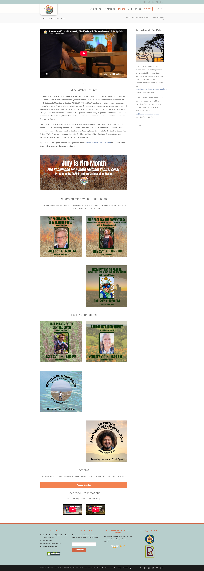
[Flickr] (144, 2)
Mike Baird (104, 568)
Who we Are (95, 9)
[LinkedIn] (153, 2)
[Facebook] (140, 2)
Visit (130, 9)
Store (138, 9)
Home (138, 125)
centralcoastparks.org (50, 546)
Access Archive (84, 485)
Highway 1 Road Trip (122, 568)
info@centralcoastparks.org (52, 543)
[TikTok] (161, 2)
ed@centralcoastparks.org (147, 114)
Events (121, 9)
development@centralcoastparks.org (152, 89)
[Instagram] (149, 2)
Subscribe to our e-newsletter (98, 143)
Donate (147, 9)
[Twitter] (157, 2)
